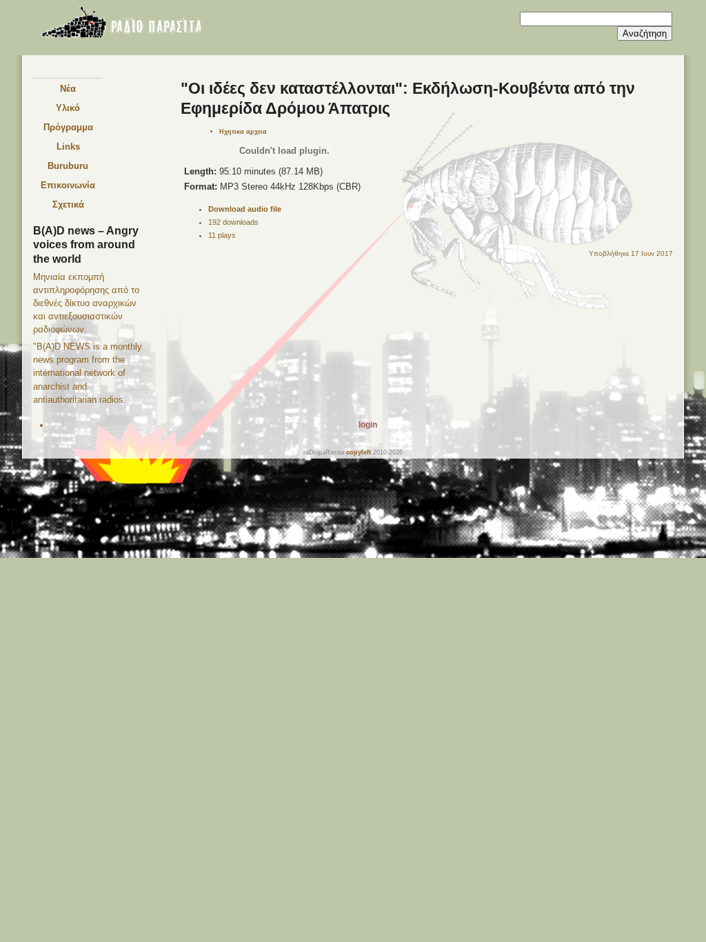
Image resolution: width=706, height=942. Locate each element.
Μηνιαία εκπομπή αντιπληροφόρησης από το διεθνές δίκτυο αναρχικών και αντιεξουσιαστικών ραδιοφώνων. (86, 303)
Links (68, 146)
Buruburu (68, 166)
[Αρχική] (120, 25)
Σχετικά (68, 204)
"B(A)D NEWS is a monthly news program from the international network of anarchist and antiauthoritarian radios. (87, 372)
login (368, 425)
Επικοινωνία (68, 185)
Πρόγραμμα (68, 127)
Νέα (68, 88)
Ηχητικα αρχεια (243, 131)
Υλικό (68, 108)
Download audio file (244, 209)
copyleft (358, 452)
